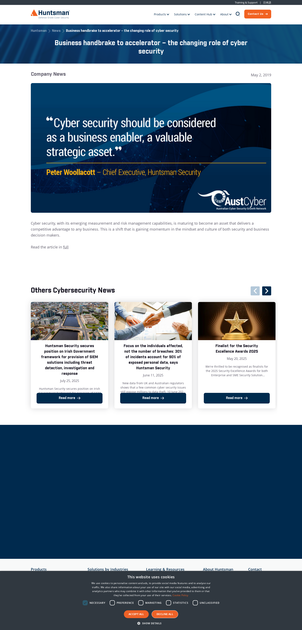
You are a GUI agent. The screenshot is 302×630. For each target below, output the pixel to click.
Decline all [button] (165, 614)
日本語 (267, 2)
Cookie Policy (180, 595)
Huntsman (39, 31)
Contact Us (255, 14)
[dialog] (151, 600)
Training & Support (246, 2)
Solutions (180, 14)
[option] (69, 355)
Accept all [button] (136, 614)
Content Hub (203, 14)
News (56, 31)
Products (160, 14)
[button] (150, 623)
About (224, 14)
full (66, 247)
